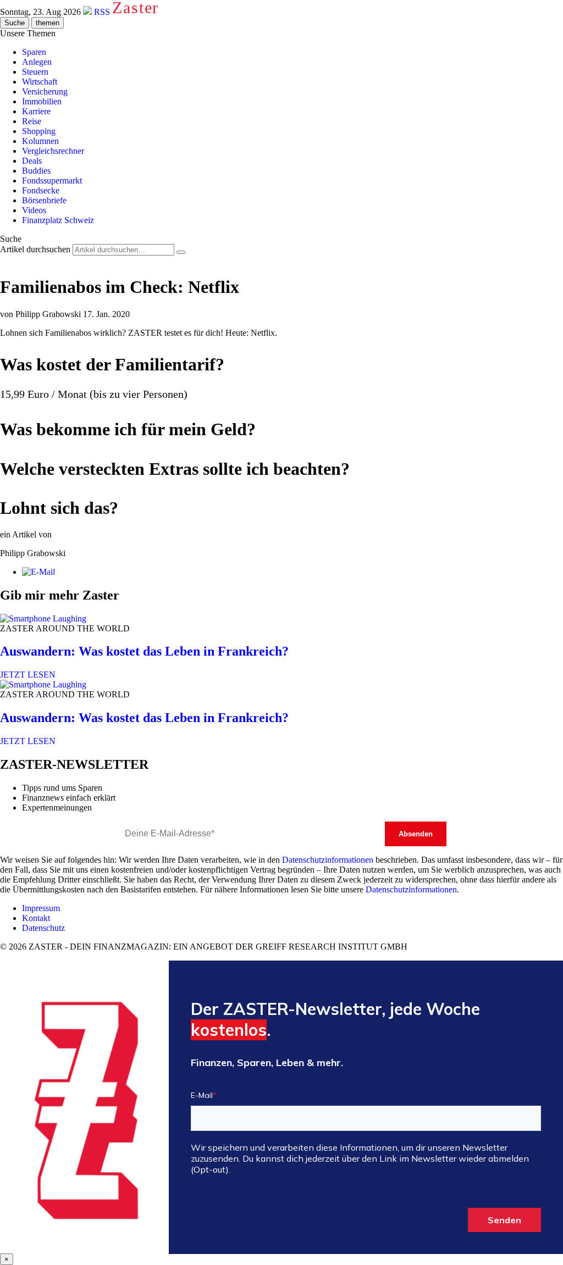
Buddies (36, 170)
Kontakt (36, 918)
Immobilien (42, 101)
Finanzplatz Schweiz (58, 220)
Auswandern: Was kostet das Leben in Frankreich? (144, 651)
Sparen (34, 52)
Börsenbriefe (44, 200)
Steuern (35, 71)
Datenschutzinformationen (327, 859)
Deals (32, 160)
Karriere (36, 111)
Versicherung (45, 91)
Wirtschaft (39, 81)
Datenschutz (43, 928)
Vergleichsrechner (53, 151)
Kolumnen (40, 141)
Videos (34, 210)
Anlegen (37, 61)
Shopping (39, 131)
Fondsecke (40, 190)
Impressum (41, 908)
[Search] (180, 252)
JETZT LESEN (28, 674)
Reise (31, 121)
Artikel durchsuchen (35, 249)
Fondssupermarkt (52, 180)
